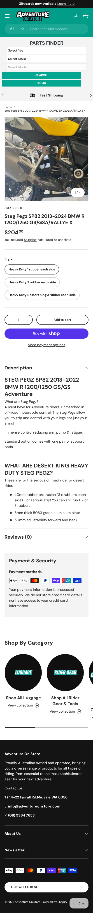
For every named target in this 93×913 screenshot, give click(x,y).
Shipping (30, 240)
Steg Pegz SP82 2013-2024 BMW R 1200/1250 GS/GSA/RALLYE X (45, 111)
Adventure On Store (27, 902)
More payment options (46, 345)
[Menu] (7, 16)
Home (8, 107)
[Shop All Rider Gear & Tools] (65, 672)
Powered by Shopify (54, 902)
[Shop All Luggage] (23, 672)
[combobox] (46, 29)
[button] (86, 16)
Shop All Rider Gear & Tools (65, 700)
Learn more (65, 4)
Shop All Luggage (23, 698)
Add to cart (62, 320)
